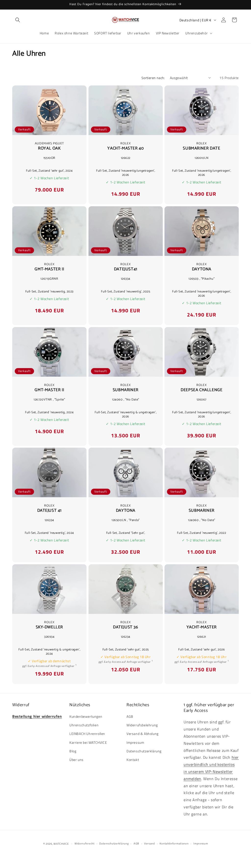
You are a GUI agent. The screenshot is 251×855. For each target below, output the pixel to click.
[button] (17, 19)
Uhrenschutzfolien (84, 725)
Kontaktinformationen (174, 843)
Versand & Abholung (142, 733)
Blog (72, 751)
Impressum (135, 742)
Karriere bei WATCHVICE (88, 742)
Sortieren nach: (153, 77)
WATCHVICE (61, 844)
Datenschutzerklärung (144, 751)
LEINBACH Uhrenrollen (87, 733)
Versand (149, 843)
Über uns (76, 759)
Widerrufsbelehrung (142, 725)
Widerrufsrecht (85, 843)
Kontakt (132, 759)
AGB (129, 716)
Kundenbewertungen (85, 716)
